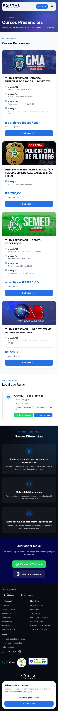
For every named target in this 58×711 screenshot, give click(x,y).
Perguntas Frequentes (40, 625)
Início (4, 17)
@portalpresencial (31, 574)
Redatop (6, 625)
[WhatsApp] (3, 651)
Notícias (5, 605)
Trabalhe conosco (38, 629)
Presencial (6, 613)
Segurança (35, 613)
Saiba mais (27, 133)
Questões (6, 617)
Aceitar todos (29, 704)
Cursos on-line (8, 609)
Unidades (34, 609)
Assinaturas (7, 621)
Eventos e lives (9, 629)
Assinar (40, 6)
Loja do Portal (36, 605)
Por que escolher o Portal (13, 639)
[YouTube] (14, 651)
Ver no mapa (45, 415)
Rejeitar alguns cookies (29, 698)
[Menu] (52, 6)
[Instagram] (9, 651)
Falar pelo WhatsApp (31, 564)
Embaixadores (36, 621)
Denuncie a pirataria (39, 617)
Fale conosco (25, 415)
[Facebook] (19, 651)
